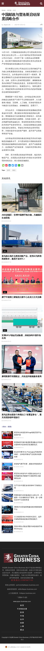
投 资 (22, 612)
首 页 (22, 605)
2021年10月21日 (20, 25)
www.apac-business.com (22, 601)
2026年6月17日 (7, 262)
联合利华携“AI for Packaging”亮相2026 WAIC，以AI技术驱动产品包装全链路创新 (28, 454)
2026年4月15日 (7, 300)
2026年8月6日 (19, 502)
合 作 (22, 619)
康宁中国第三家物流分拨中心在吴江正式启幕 (22, 297)
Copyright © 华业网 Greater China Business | (15, 637)
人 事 (22, 626)
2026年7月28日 (19, 466)
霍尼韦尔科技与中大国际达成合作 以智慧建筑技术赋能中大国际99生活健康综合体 (27, 475)
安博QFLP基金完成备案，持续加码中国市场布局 (21, 337)
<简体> (4, 426)
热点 (14, 170)
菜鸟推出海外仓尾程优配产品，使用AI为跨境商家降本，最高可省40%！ (21, 257)
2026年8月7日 (19, 459)
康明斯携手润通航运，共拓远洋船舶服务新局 (22, 376)
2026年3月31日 (7, 341)
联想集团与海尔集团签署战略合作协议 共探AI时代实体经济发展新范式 (28, 443)
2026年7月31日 (19, 437)
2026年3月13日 (7, 379)
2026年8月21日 (19, 447)
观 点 (22, 630)
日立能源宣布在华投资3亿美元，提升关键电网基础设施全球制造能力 (28, 517)
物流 (14, 10)
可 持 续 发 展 (22, 609)
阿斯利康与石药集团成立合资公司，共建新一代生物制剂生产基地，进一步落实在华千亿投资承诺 (28, 497)
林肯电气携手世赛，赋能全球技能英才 (28, 464)
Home (3, 10)
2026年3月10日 (7, 420)
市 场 (22, 616)
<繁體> (9, 426)
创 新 (22, 623)
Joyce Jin (7, 25)
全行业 (9, 10)
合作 (8, 170)
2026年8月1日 (19, 481)
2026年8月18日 (19, 522)
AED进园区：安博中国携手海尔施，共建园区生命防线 (22, 216)
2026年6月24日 (7, 221)
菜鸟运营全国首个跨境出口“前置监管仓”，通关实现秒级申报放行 (21, 416)
